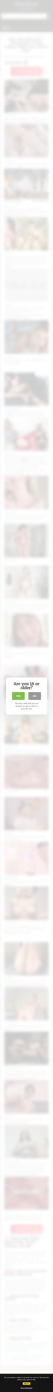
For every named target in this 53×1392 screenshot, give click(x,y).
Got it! (26, 1383)
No (34, 696)
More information (26, 1388)
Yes (18, 696)
